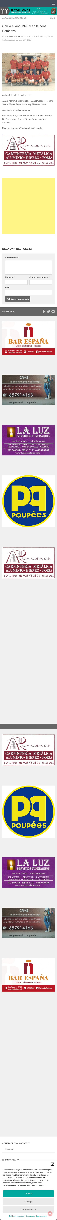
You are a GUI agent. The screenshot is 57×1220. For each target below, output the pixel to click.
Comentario (11, 257)
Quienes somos (12, 1158)
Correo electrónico (39, 276)
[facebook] (43, 310)
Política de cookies (16, 1216)
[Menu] (53, 3)
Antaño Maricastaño (14, 18)
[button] (52, 1164)
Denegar (28, 1201)
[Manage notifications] (50, 1213)
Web (7, 286)
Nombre (9, 276)
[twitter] (48, 310)
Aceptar (28, 1193)
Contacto (9, 1142)
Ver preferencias (28, 1209)
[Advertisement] (28, 205)
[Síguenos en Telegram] (53, 310)
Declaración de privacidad (36, 1216)
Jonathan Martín (16, 36)
